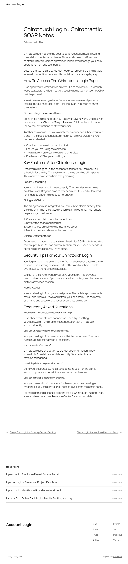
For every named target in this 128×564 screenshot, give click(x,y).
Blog (41, 42)
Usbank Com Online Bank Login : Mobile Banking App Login (40, 498)
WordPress (117, 556)
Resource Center (62, 396)
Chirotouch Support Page (88, 392)
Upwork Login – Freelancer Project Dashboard (32, 482)
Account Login (15, 4)
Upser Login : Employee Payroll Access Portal (32, 474)
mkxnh (34, 42)
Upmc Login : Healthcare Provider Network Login (34, 490)
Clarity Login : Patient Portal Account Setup (97, 432)
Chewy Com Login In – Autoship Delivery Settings (33, 432)
